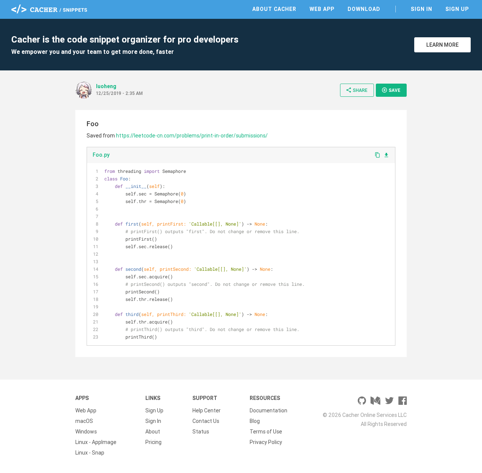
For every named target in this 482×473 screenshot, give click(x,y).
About (152, 431)
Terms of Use (266, 431)
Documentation (268, 410)
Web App (322, 9)
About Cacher (274, 9)
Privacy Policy (266, 442)
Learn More (442, 44)
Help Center (206, 410)
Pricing (153, 442)
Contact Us (205, 421)
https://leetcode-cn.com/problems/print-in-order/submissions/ (192, 135)
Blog (255, 421)
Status (200, 431)
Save (390, 90)
